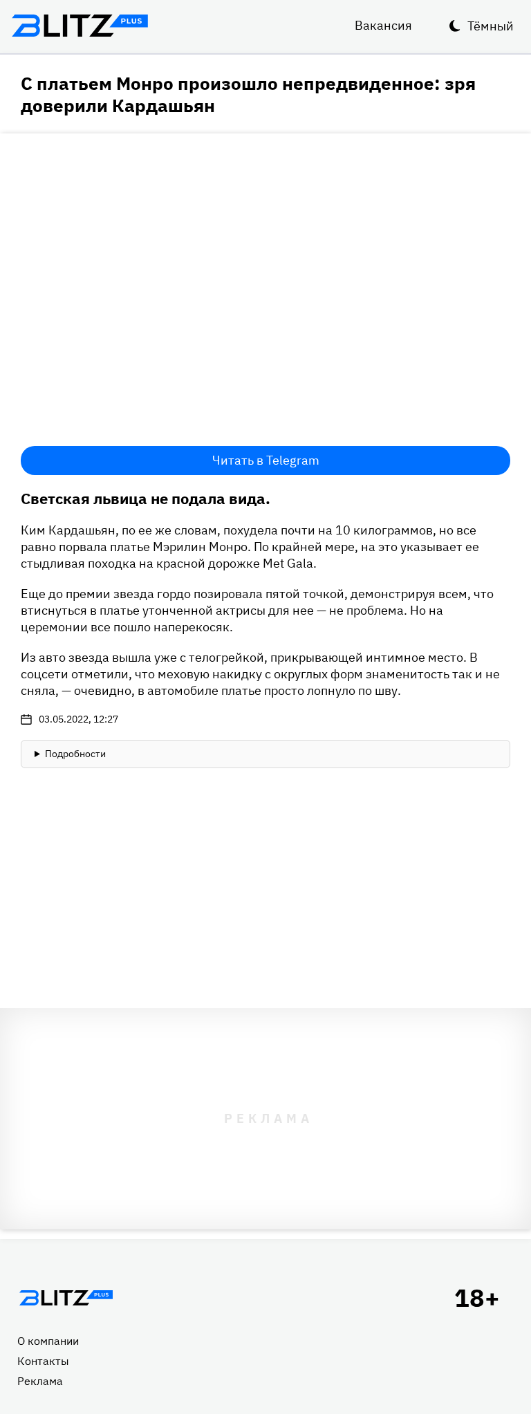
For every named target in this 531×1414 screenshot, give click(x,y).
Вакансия (383, 25)
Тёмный (490, 26)
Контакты (43, 1361)
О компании (48, 1341)
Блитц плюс (79, 26)
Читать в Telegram (265, 460)
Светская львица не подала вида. (145, 498)
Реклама (40, 1381)
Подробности (75, 753)
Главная (65, 1297)
